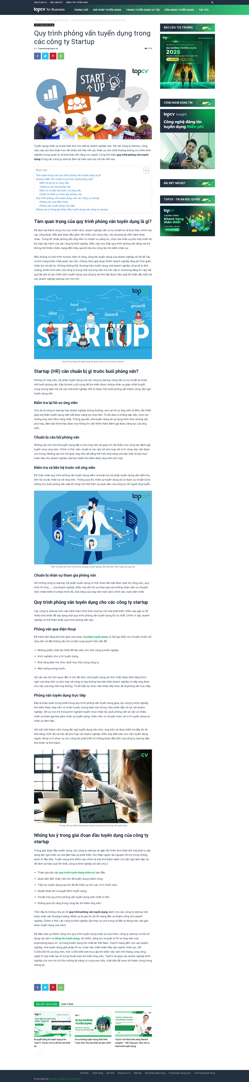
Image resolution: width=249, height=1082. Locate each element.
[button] (212, 2)
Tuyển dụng (97, 1073)
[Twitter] (45, 56)
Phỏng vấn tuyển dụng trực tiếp (57, 205)
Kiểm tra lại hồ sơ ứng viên (54, 182)
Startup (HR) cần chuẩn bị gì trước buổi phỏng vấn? (64, 179)
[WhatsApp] (60, 56)
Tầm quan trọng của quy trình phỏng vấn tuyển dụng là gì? (68, 175)
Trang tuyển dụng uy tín (143, 9)
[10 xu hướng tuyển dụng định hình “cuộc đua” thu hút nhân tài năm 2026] (93, 1024)
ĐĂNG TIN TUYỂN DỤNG (77, 2)
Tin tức (204, 9)
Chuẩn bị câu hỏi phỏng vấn (54, 186)
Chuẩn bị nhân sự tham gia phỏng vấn (60, 194)
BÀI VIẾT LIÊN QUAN (46, 1004)
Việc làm (110, 1073)
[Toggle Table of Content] (144, 170)
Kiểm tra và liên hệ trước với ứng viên (60, 190)
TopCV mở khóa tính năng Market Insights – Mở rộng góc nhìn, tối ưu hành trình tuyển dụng (132, 1042)
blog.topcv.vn (124, 1073)
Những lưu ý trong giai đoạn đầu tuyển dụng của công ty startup (72, 209)
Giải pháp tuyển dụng (107, 9)
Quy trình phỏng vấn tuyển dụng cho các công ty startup (67, 198)
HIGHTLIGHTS (40, 2)
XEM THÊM (67, 1004)
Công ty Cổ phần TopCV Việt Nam (65, 1078)
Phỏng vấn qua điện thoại (53, 201)
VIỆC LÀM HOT (56, 2)
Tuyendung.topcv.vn (48, 48)
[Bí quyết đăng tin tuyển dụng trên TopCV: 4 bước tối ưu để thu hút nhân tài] (52, 1024)
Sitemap (138, 1073)
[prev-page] (36, 1053)
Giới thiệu (84, 1073)
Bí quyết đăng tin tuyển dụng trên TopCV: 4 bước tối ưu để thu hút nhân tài (52, 1042)
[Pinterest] (53, 56)
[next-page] (41, 1053)
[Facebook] (37, 56)
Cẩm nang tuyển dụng (179, 9)
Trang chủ (81, 9)
